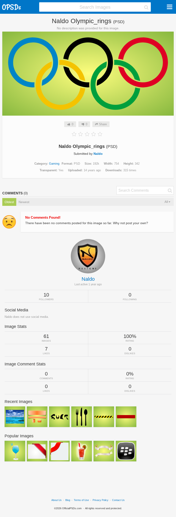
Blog (67, 500)
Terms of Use (81, 500)
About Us (56, 500)
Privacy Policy (100, 500)
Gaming (54, 163)
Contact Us (118, 500)
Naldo (98, 153)
